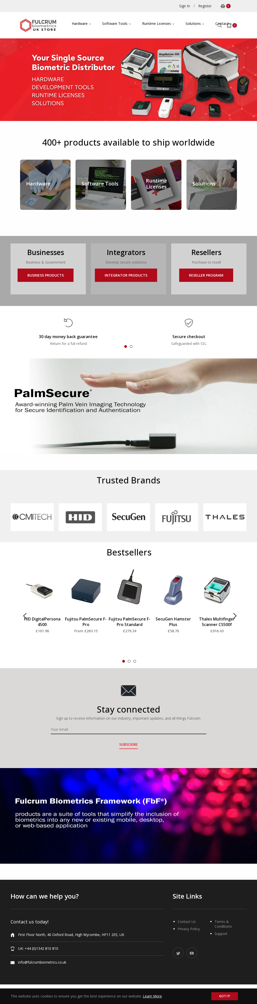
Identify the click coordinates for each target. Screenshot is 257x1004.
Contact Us (187, 921)
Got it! (224, 996)
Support (221, 933)
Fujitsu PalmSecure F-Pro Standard (129, 621)
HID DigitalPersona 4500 (42, 621)
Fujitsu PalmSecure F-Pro (86, 621)
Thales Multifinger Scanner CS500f (217, 621)
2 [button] (131, 346)
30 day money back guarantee (68, 336)
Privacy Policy (189, 928)
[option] (68, 332)
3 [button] (134, 661)
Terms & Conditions (223, 924)
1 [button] (125, 346)
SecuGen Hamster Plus (173, 621)
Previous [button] (24, 615)
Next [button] (234, 615)
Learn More (152, 996)
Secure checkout (188, 336)
